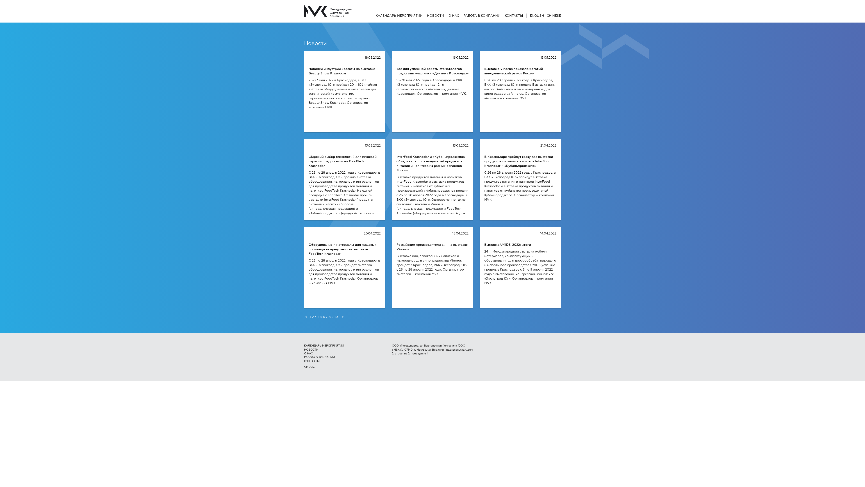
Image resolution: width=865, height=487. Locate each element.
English (537, 15)
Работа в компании (482, 15)
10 (336, 317)
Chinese (554, 15)
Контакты (514, 15)
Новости (435, 15)
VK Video (310, 367)
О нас (453, 15)
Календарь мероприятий (399, 15)
